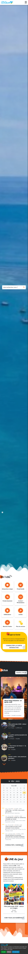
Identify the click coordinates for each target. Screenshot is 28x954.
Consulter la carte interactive (14, 646)
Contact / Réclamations (20, 601)
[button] (4, 764)
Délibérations (7, 614)
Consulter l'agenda (13, 845)
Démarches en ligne (7, 589)
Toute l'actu (21, 672)
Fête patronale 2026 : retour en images (17, 725)
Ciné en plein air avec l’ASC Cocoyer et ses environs (13, 827)
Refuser (9, 951)
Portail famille (20, 589)
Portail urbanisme (7, 601)
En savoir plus (16, 951)
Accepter (3, 951)
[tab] (5, 899)
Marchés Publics (7, 626)
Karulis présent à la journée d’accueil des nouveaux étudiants (14, 836)
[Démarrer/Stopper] (2, 512)
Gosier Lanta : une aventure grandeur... (17, 757)
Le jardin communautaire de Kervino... (17, 736)
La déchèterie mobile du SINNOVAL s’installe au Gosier (15, 818)
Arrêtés (21, 614)
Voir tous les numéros (13, 918)
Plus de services (20, 626)
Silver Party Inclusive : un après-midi (13, 701)
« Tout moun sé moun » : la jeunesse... (17, 747)
